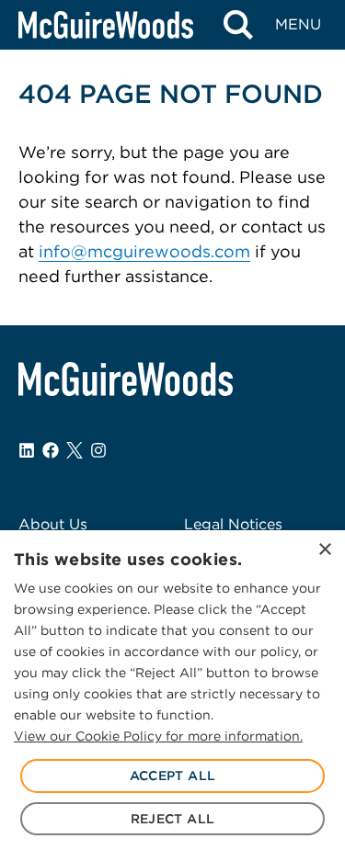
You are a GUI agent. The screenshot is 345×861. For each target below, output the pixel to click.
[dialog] (172, 695)
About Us (52, 524)
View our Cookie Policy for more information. (158, 736)
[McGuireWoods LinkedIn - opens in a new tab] (26, 450)
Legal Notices (233, 524)
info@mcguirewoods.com (144, 251)
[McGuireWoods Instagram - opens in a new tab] (98, 450)
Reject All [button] (173, 818)
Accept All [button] (173, 775)
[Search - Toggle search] (238, 25)
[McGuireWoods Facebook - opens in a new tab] (50, 450)
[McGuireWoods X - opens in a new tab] (74, 450)
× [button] (324, 550)
